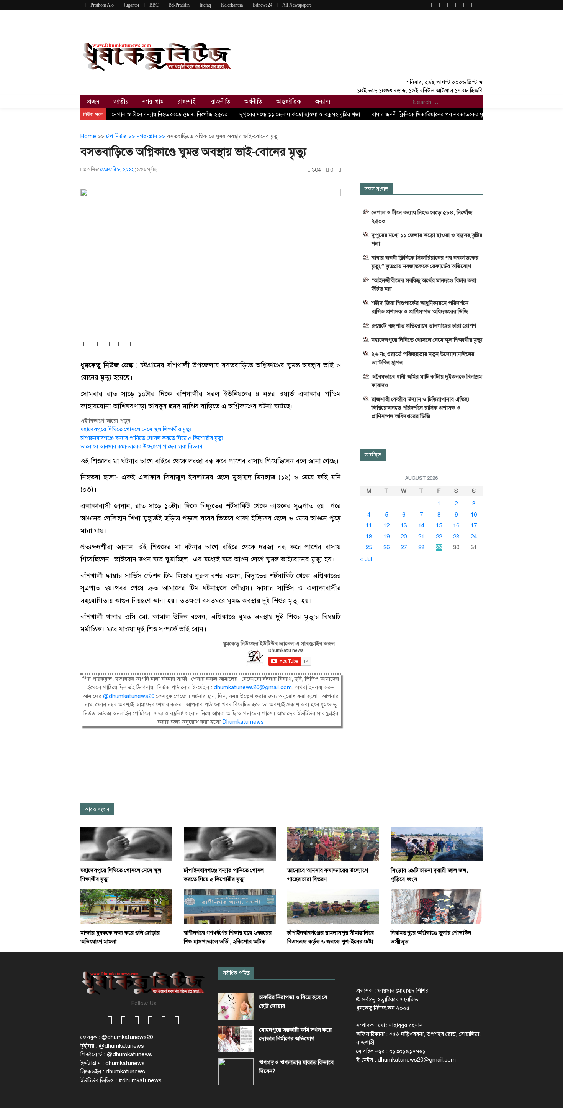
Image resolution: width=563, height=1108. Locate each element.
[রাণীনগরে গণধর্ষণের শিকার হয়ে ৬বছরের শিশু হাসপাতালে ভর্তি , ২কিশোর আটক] (230, 906)
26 (386, 547)
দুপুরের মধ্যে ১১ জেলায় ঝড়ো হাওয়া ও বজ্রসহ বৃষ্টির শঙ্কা (299, 114)
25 (369, 547)
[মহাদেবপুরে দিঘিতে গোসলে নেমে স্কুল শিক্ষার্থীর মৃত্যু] (126, 843)
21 (421, 536)
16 (456, 525)
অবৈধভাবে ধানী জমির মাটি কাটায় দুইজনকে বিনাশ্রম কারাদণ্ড (427, 381)
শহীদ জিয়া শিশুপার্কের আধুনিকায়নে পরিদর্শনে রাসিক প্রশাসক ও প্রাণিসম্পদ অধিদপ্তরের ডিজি (420, 307)
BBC (154, 5)
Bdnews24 (262, 5)
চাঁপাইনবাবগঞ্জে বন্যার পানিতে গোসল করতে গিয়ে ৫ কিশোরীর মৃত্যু (151, 438)
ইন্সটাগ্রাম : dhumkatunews (112, 1063)
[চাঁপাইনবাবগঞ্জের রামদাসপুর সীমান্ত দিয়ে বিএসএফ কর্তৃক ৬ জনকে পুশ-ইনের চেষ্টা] (333, 906)
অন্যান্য (323, 101)
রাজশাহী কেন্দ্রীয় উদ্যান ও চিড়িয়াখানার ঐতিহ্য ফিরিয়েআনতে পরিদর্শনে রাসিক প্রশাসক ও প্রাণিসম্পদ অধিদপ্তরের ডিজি (420, 408)
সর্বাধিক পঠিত (236, 973)
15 (439, 525)
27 (404, 547)
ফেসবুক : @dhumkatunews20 (116, 1037)
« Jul (366, 559)
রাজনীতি (221, 101)
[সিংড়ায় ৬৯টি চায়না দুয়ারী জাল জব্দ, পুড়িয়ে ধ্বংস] (437, 843)
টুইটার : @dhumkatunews (112, 1045)
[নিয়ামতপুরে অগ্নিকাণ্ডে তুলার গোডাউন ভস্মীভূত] (437, 906)
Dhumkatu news (243, 721)
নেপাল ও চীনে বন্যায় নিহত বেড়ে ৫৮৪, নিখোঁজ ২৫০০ (170, 114)
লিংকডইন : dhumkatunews (112, 1071)
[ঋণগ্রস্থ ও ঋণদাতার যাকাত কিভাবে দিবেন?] (236, 1071)
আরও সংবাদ (97, 809)
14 (421, 525)
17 (474, 525)
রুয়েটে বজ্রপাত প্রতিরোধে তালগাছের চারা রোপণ (424, 325)
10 (474, 514)
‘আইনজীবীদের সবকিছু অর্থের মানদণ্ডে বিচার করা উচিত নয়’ (424, 284)
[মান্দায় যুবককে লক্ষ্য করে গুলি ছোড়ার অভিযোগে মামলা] (126, 906)
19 (386, 536)
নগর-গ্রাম (153, 101)
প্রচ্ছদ (93, 101)
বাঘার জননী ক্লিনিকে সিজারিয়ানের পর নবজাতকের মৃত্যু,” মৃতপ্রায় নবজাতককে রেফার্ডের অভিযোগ (425, 262)
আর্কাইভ (373, 455)
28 (421, 547)
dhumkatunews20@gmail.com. (254, 687)
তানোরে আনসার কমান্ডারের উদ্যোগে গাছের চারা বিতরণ (141, 446)
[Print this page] (340, 170)
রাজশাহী (187, 101)
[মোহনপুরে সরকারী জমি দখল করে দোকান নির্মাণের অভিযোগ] (236, 1039)
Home (88, 136)
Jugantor (131, 5)
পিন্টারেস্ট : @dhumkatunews (116, 1054)
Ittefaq (205, 5)
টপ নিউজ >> (121, 136)
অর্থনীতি (253, 101)
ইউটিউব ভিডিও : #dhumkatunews (121, 1080)
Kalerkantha (232, 5)
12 (386, 525)
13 (404, 525)
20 (404, 536)
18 (369, 536)
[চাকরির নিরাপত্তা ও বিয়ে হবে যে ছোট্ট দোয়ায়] (236, 1006)
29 (439, 547)
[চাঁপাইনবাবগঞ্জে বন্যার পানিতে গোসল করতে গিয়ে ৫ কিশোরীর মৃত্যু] (230, 843)
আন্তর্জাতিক (288, 101)
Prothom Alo (102, 5)
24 (474, 536)
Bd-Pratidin (179, 5)
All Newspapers (297, 5)
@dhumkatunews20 (128, 696)
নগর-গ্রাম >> (152, 136)
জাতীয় (121, 101)
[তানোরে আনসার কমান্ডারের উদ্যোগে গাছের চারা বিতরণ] (333, 843)
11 (369, 525)
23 (456, 536)
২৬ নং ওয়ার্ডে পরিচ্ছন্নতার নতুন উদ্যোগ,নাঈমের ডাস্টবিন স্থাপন (423, 358)
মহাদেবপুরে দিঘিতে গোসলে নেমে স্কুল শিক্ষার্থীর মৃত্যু (135, 429)
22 (439, 536)
